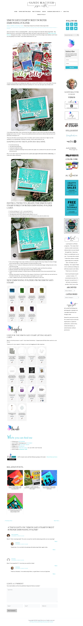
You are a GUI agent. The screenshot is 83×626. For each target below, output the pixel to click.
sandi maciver (39, 27)
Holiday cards (28, 27)
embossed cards (15, 27)
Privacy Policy (41, 14)
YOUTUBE (22, 444)
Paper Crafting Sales (25, 11)
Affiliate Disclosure (44, 621)
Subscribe (71, 67)
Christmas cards (9, 27)
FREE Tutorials (36, 11)
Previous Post (8, 520)
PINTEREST (29, 443)
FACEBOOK (21, 446)
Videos (44, 11)
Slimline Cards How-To (53, 11)
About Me (66, 11)
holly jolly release (34, 27)
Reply (56, 541)
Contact (51, 621)
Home (15, 11)
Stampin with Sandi (52, 27)
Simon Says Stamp (46, 27)
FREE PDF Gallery (23, 447)
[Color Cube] (71, 165)
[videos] (71, 104)
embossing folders (22, 27)
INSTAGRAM (22, 441)
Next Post (57, 520)
